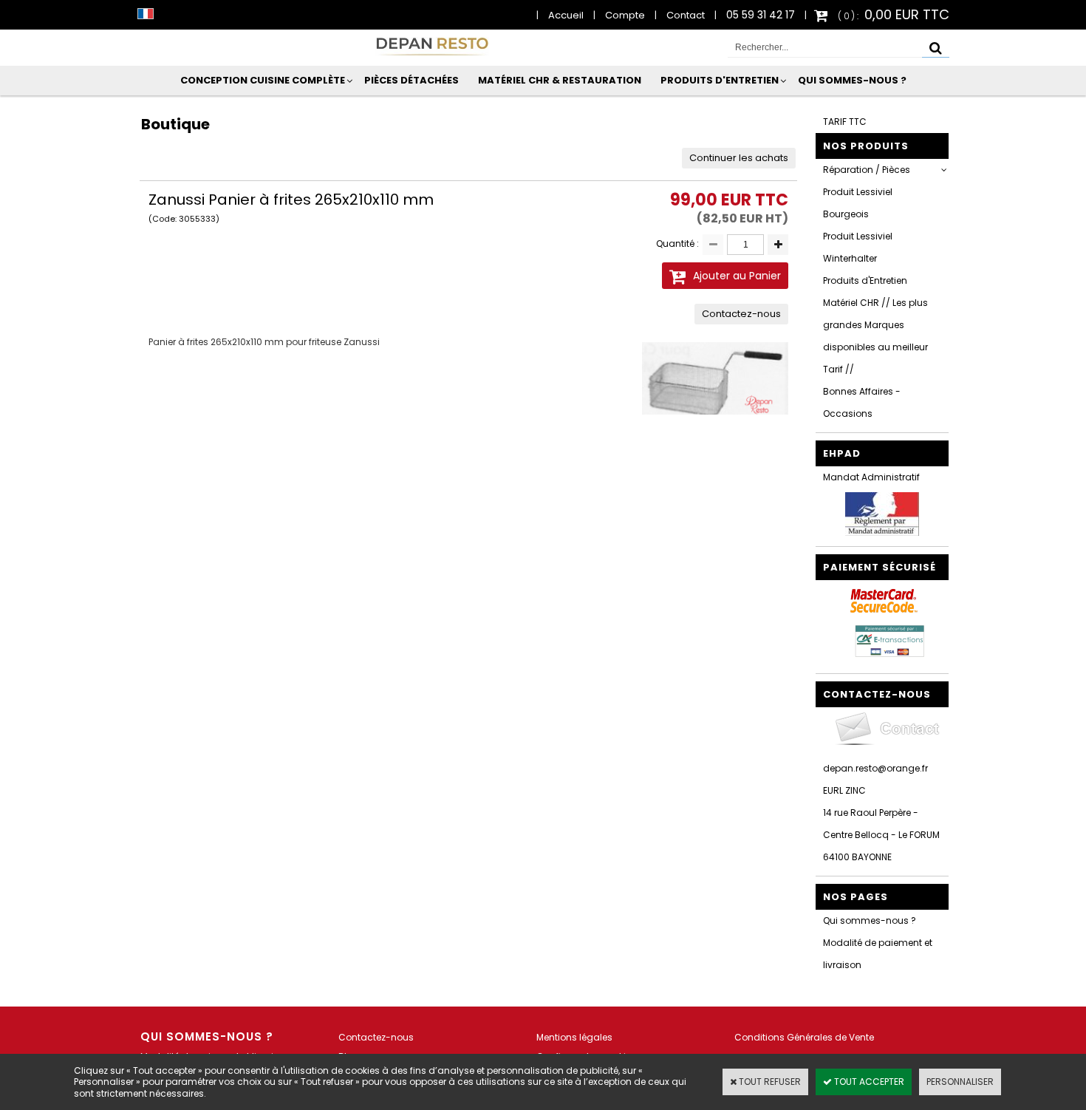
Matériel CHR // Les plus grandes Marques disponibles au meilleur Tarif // (875, 335)
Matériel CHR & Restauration (559, 80)
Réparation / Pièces (866, 169)
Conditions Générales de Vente (804, 1037)
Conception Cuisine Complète (262, 80)
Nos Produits (866, 146)
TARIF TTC (845, 121)
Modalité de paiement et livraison (877, 953)
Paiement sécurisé (879, 567)
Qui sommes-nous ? (852, 80)
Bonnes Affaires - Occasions (862, 402)
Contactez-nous (376, 1037)
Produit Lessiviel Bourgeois (857, 202)
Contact (685, 15)
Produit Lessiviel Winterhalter (857, 247)
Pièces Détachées (411, 80)
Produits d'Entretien (719, 80)
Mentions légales (574, 1037)
